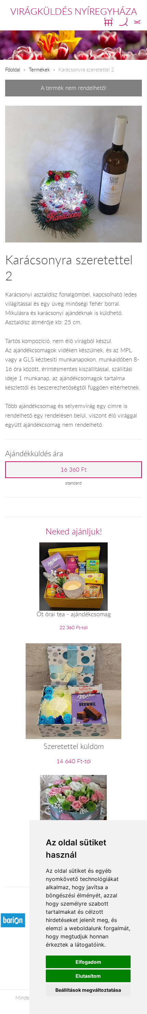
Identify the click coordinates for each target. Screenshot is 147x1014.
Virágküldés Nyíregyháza (73, 11)
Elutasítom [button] (88, 976)
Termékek (39, 69)
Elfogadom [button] (88, 962)
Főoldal (12, 69)
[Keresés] (123, 22)
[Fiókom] (137, 22)
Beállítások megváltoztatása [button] (88, 990)
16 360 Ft (73, 469)
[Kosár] (108, 22)
